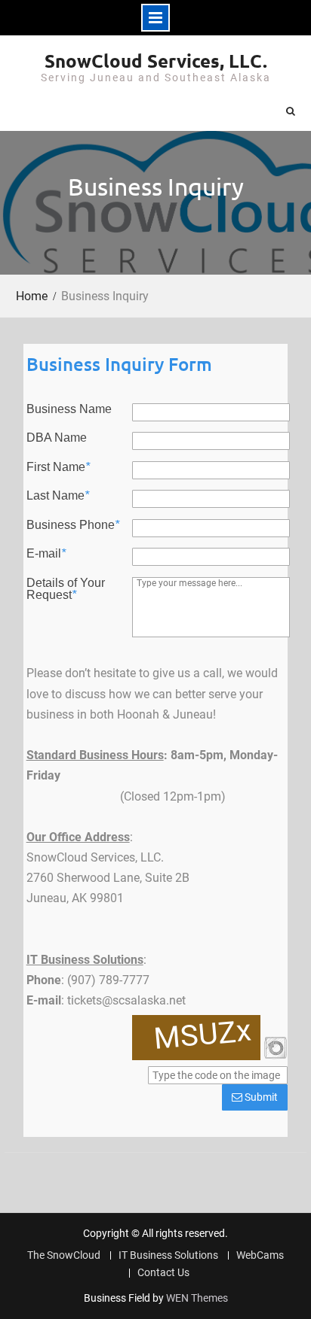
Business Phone (72, 525)
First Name (58, 467)
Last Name (57, 496)
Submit (260, 1097)
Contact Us (163, 1273)
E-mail (46, 554)
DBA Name (56, 438)
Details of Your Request (65, 589)
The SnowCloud (63, 1255)
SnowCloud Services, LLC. (156, 60)
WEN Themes (197, 1298)
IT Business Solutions (168, 1255)
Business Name (69, 409)
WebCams (260, 1255)
